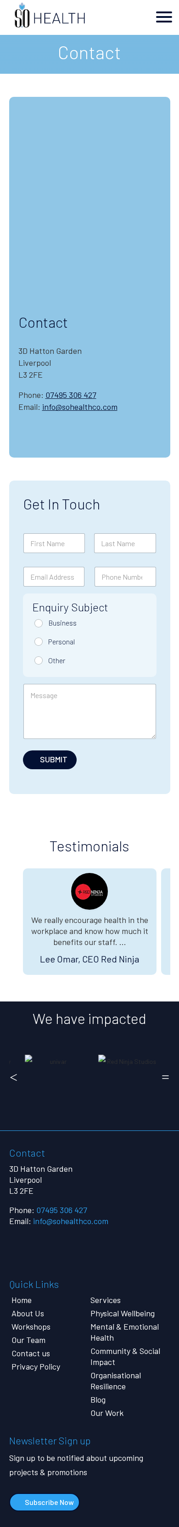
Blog (98, 1399)
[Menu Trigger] (163, 16)
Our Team (28, 1340)
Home (21, 1300)
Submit (53, 759)
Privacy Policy (35, 1366)
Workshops (30, 1326)
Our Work (106, 1413)
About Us (27, 1313)
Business (62, 622)
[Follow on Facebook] (63, 440)
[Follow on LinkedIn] (94, 440)
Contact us (30, 1353)
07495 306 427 (70, 395)
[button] (14, 1077)
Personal (61, 641)
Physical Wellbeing (122, 1313)
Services (105, 1300)
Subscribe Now (49, 1502)
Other (56, 660)
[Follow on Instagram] (32, 440)
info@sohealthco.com (79, 407)
